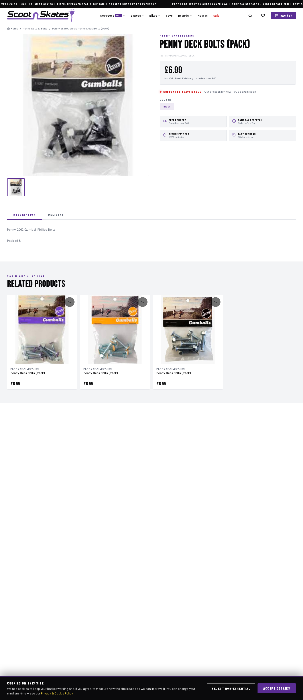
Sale (216, 16)
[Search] (250, 15)
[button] (78, 105)
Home (14, 28)
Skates (135, 16)
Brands (183, 16)
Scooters (110, 16)
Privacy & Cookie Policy (57, 693)
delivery (56, 214)
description (24, 214)
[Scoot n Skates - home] (41, 15)
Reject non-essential (231, 688)
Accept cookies (276, 688)
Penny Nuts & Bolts (35, 28)
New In (202, 16)
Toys (169, 16)
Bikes (153, 16)
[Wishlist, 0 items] (263, 15)
